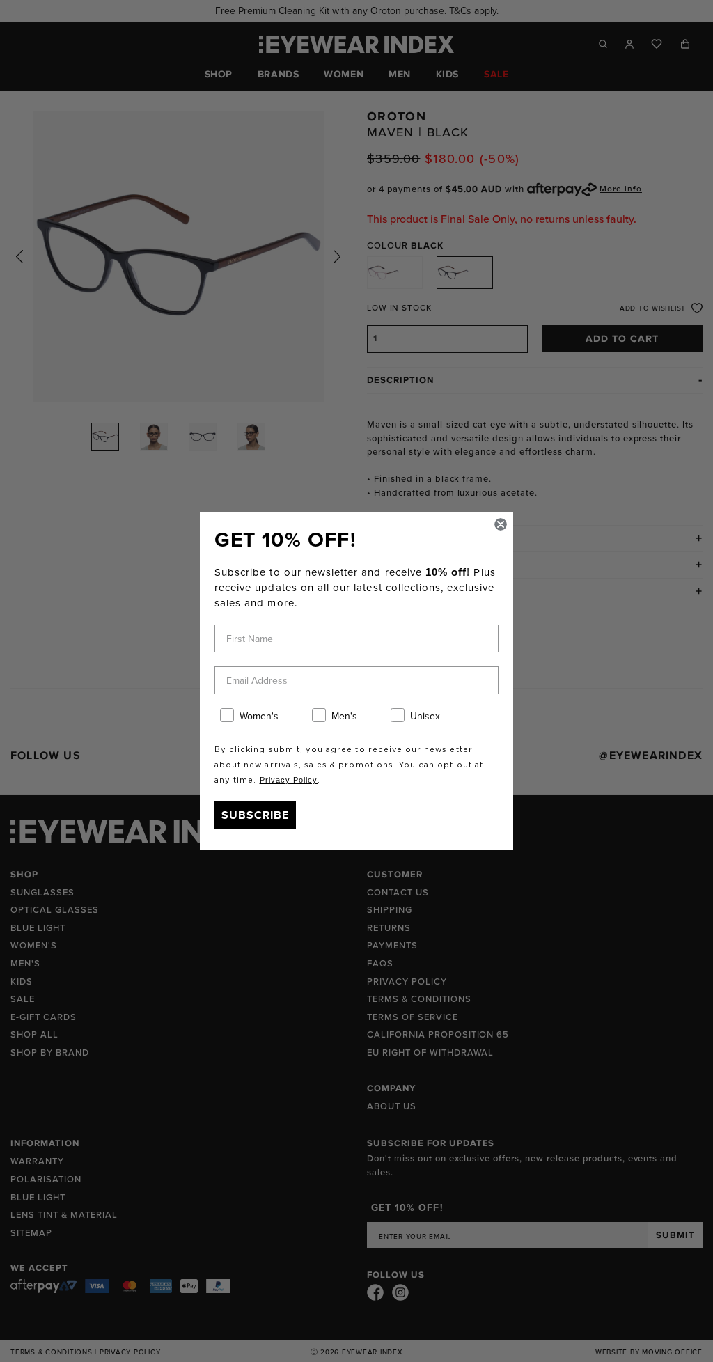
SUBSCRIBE (255, 815)
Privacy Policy (289, 780)
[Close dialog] (501, 524)
